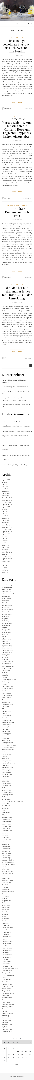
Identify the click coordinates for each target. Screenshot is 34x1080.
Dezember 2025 (7, 498)
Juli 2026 (4, 482)
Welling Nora (6, 1002)
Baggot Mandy (6, 598)
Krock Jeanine (6, 813)
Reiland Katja (6, 905)
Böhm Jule (5, 634)
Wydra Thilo (5, 1027)
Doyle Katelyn (6, 673)
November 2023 (7, 554)
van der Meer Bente (8, 986)
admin (4, 422)
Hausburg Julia (6, 734)
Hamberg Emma (7, 727)
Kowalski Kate (6, 806)
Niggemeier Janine (7, 880)
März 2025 (5, 518)
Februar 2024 (6, 547)
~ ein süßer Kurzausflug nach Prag (17, 212)
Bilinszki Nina (6, 625)
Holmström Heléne (8, 749)
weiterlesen (17, 102)
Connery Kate (6, 655)
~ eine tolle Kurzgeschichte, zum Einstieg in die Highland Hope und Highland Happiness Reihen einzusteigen (17, 127)
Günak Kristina (6, 720)
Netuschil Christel (7, 873)
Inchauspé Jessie (7, 770)
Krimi (3, 810)
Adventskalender (7, 587)
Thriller (4, 977)
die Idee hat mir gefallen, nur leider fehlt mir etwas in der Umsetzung (17, 293)
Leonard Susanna (7, 831)
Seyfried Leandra (7, 943)
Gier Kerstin (5, 707)
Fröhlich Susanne (7, 695)
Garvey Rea (5, 700)
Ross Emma (5, 921)
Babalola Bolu (6, 596)
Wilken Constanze (7, 1013)
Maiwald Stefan (6, 849)
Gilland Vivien (6, 709)
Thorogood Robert (8, 975)
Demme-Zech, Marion (8, 666)
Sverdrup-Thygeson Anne (10, 968)
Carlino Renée (6, 643)
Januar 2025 (5, 523)
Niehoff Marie (6, 878)
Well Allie (4, 1000)
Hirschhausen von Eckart (9, 745)
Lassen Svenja (6, 824)
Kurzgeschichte (17, 38)
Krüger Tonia (6, 815)
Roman (4, 916)
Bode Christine (6, 632)
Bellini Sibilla (5, 616)
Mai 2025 (5, 514)
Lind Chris (5, 835)
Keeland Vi (5, 788)
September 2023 (7, 559)
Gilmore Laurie (6, 711)
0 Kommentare (27, 109)
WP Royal (21, 1076)
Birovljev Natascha (7, 630)
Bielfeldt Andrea (7, 623)
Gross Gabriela (6, 718)
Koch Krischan (6, 799)
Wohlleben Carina (7, 1025)
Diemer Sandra (6, 668)
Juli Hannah (5, 779)
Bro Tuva (5, 637)
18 (9, 1055)
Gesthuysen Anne (7, 704)
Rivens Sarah (6, 907)
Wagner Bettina (7, 991)
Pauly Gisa (5, 894)
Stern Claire (5, 959)
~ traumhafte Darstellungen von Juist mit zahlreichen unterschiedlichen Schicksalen (17, 436)
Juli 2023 (4, 563)
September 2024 (7, 532)
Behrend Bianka (7, 614)
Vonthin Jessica (6, 988)
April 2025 (5, 516)
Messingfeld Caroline (8, 864)
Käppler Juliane (6, 783)
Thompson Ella (6, 973)
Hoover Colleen (7, 754)
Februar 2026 (6, 493)
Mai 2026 (5, 486)
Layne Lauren (6, 828)
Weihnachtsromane (8, 993)
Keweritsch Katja (7, 792)
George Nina (6, 702)
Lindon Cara (5, 837)
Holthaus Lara (6, 752)
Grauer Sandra (6, 716)
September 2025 (7, 504)
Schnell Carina (6, 934)
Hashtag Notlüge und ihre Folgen (18, 465)
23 (30, 1055)
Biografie (5, 628)
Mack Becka (5, 844)
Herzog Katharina (7, 743)
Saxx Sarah (5, 923)
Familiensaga (6, 682)
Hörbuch (4, 756)
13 (18, 1052)
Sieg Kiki (4, 946)
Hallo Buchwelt (6, 725)
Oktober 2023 (6, 556)
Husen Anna (5, 765)
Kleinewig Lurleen (7, 794)
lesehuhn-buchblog (17, 9)
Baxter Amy (5, 607)
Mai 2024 (5, 541)
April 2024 (5, 543)
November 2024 (7, 527)
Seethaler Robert (7, 941)
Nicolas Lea (5, 876)
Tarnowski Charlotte (8, 970)
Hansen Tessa (6, 729)
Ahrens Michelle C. (7, 589)
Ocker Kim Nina (6, 882)
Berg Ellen (5, 618)
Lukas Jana (5, 842)
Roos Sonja (5, 918)
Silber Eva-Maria (7, 948)
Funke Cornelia (6, 697)
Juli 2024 (4, 536)
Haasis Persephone (8, 722)
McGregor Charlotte (24, 116)
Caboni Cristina (6, 639)
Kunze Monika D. (7, 819)
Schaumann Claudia (7, 928)
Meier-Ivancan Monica (8, 862)
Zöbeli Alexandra (7, 1031)
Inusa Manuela (6, 772)
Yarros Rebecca (7, 1029)
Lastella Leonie (6, 826)
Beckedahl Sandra (7, 609)
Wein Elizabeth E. (7, 997)
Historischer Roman (8, 747)
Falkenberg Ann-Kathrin (9, 679)
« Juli (16, 1065)
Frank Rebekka (6, 693)
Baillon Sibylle (6, 603)
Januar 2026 (5, 495)
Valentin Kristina (7, 984)
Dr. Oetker (5, 675)
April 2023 (5, 570)
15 (26, 1052)
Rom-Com (5, 914)
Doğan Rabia (6, 670)
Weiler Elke (5, 995)
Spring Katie (5, 952)
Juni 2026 (5, 484)
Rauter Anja (5, 903)
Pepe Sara (5, 898)
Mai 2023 (5, 568)
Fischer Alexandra (7, 688)
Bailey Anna (5, 600)
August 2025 (6, 507)
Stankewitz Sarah (7, 955)
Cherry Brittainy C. (7, 652)
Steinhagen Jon (6, 957)
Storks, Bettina (6, 961)
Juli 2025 (4, 509)
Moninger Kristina (7, 871)
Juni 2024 (5, 538)
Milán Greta (5, 867)
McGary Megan (6, 858)
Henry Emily (5, 738)
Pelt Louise (5, 896)
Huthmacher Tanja (7, 767)
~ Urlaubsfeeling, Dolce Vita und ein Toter (15, 387)
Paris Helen (5, 889)
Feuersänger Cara (7, 686)
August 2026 (6, 480)
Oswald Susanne (7, 885)
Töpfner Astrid (6, 979)
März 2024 (5, 545)
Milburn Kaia (5, 869)
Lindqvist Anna (6, 840)
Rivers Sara (5, 910)
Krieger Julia (5, 808)
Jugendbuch (5, 776)
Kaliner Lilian (5, 781)
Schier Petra (5, 930)
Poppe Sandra (6, 901)
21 (22, 1055)
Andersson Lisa (6, 591)
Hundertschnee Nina (8, 763)
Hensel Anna (6, 740)
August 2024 (6, 534)
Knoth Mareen (6, 797)
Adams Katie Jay (7, 585)
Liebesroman (6, 833)
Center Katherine (7, 648)
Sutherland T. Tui (7, 966)
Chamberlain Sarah (7, 650)
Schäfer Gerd (6, 925)
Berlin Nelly (5, 621)
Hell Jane (4, 736)
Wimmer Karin (6, 1018)
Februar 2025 (6, 520)
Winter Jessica (6, 1020)
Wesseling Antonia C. (8, 1007)
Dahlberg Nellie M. (7, 661)
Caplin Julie (10, 205)
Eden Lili (4, 677)
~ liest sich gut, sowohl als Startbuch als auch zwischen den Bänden (17, 46)
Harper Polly (6, 731)
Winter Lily (5, 1022)
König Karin (5, 803)
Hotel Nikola (5, 758)
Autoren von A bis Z (8, 594)
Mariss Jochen (6, 851)
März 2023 (5, 572)
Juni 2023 (5, 565)
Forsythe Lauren (7, 691)
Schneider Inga (6, 932)
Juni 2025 (5, 511)
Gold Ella (4, 713)
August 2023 (6, 561)
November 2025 (7, 500)
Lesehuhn (8, 109)
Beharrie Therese (7, 612)
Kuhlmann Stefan (7, 817)
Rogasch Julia (6, 912)
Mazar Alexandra (7, 855)
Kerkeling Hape (6, 790)
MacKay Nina (6, 846)
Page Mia (5, 887)
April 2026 (5, 489)
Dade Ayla (5, 659)
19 (13, 1055)
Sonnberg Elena (7, 950)
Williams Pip (5, 1016)
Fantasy (4, 684)
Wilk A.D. (4, 1011)
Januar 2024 (5, 550)
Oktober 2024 (6, 529)
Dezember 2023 (7, 552)
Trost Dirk (5, 982)
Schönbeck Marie (7, 937)
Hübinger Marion (7, 761)
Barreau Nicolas (7, 605)
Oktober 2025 (6, 502)
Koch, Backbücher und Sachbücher (12, 801)
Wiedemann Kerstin (8, 1009)
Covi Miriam (5, 657)
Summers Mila (6, 964)
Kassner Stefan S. (7, 785)
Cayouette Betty (7, 646)
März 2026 (5, 491)
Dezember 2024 (7, 525)
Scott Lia (4, 939)
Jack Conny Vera (7, 774)
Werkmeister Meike (8, 1004)
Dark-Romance (6, 664)
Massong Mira (6, 853)
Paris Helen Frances (8, 891)
